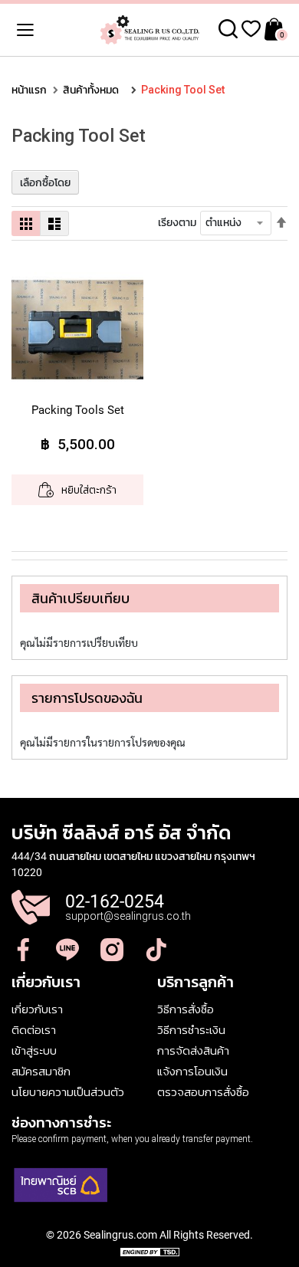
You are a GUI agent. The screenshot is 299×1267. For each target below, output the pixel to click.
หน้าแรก (29, 90)
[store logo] (150, 29)
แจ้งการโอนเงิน (192, 1071)
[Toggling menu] (15, 29)
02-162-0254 (114, 902)
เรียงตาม (177, 222)
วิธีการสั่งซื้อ (185, 1009)
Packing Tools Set (77, 410)
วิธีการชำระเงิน (191, 1030)
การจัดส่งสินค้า (193, 1051)
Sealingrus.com (120, 1235)
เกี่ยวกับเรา (37, 1009)
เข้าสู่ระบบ (34, 1051)
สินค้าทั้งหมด (91, 90)
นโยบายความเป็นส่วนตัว (68, 1092)
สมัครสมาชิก (41, 1071)
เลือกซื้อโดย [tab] (45, 182)
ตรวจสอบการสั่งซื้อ (203, 1092)
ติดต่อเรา (34, 1030)
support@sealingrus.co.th (128, 916)
